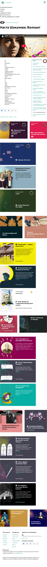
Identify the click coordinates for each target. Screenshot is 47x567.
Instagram (5, 536)
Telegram (5, 540)
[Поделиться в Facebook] (1, 110)
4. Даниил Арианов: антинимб (39, 72)
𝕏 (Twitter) (5, 542)
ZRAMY (34, 60)
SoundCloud (14, 542)
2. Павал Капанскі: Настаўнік (39, 66)
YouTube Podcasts (16, 540)
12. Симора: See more (37, 95)
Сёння (15, 116)
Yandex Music (15, 536)
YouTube (4, 544)
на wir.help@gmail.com (18, 553)
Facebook (5, 534)
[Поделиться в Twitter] (5, 110)
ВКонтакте (5, 538)
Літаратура (2, 116)
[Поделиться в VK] (8, 110)
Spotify (13, 538)
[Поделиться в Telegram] (12, 110)
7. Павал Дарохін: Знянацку (39, 79)
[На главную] (2, 2)
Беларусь (11, 116)
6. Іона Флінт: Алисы (37, 76)
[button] (45, 2)
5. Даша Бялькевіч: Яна (38, 74)
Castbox (14, 544)
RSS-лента (25, 538)
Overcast (14, 546)
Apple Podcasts (15, 534)
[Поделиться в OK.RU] (15, 110)
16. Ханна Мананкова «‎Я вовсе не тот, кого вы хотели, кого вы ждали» (39, 109)
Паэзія (7, 116)
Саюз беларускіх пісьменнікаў (11, 22)
